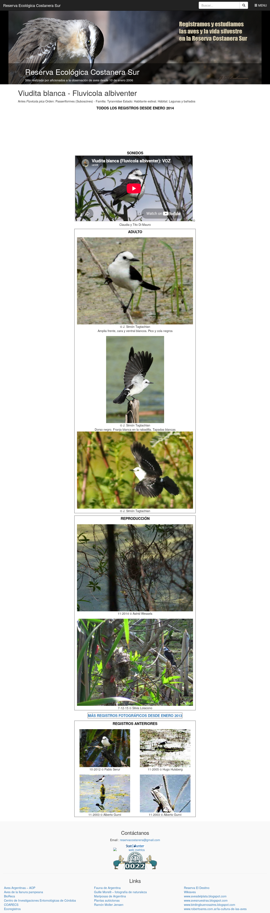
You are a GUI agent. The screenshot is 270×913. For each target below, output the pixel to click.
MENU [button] (262, 5)
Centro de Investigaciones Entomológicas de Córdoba (40, 900)
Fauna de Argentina (107, 888)
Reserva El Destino (196, 888)
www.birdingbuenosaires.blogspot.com (209, 904)
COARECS (11, 904)
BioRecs (9, 896)
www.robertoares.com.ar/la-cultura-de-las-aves (215, 909)
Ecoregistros (12, 909)
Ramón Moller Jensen (108, 904)
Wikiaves (190, 892)
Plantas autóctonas (107, 900)
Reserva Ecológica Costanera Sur (32, 5)
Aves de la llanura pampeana (23, 892)
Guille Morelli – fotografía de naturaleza (120, 892)
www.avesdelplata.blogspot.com (205, 896)
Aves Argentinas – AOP (19, 888)
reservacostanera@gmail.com (140, 840)
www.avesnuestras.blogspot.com (206, 900)
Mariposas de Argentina (110, 896)
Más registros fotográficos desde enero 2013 (135, 715)
